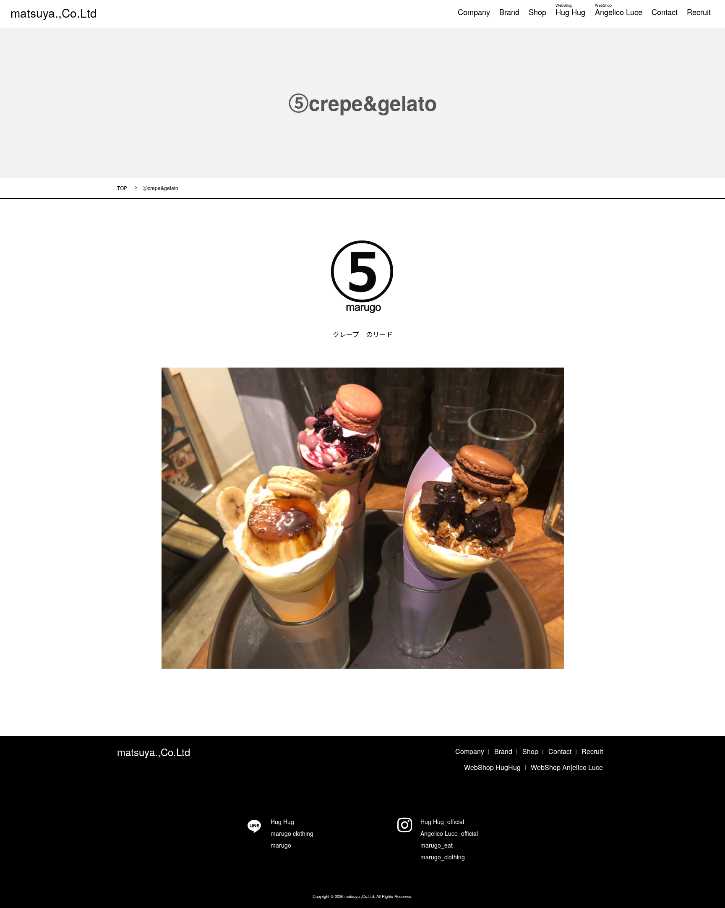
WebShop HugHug (492, 767)
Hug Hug (570, 9)
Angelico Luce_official (449, 833)
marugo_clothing (442, 857)
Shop (537, 12)
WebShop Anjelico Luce (567, 767)
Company (474, 12)
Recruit (699, 12)
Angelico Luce (618, 9)
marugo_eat (436, 845)
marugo (281, 845)
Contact (665, 12)
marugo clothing (292, 833)
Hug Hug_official (442, 821)
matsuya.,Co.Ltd (53, 12)
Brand (509, 12)
